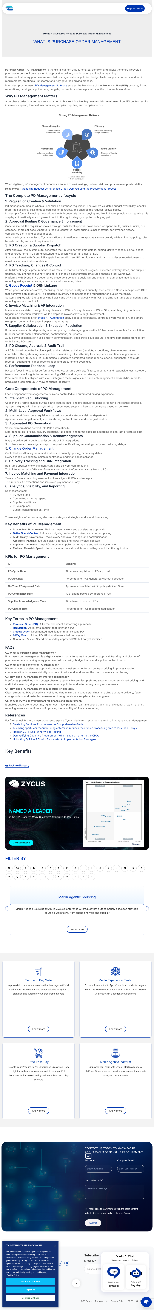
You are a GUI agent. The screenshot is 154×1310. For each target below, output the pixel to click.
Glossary (58, 33)
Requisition (20, 627)
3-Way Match (20, 635)
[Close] (55, 1245)
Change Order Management (31, 448)
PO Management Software (51, 85)
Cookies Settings (30, 1298)
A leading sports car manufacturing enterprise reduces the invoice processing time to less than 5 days (75, 728)
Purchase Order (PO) (25, 624)
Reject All (31, 1290)
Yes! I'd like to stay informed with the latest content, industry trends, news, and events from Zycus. (111, 1211)
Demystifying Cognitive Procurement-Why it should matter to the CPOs (56, 735)
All (9, 868)
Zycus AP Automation (50, 317)
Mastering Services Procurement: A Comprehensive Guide (48, 724)
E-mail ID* (90, 1260)
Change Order (21, 631)
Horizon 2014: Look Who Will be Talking (37, 731)
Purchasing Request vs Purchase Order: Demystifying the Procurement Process (68, 188)
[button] (7, 908)
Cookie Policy (13, 1275)
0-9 (17, 868)
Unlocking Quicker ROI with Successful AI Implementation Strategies (54, 739)
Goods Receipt (20, 285)
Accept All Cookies (30, 1281)
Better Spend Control (25, 533)
